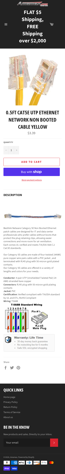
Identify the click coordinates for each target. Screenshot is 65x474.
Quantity (8, 142)
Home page (9, 397)
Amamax (13, 457)
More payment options (32, 180)
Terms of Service (11, 412)
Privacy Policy (10, 402)
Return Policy (10, 407)
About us (8, 417)
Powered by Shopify (26, 457)
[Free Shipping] (59, 24)
